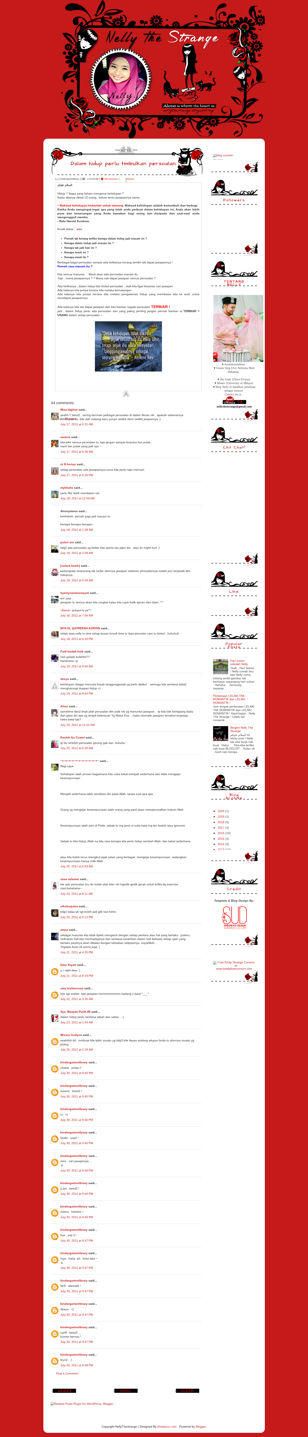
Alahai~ (66, 610)
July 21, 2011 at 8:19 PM (76, 975)
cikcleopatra (69, 906)
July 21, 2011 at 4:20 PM (76, 952)
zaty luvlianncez (71, 988)
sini (79, 229)
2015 (221, 838)
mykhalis (66, 487)
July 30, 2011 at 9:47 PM (76, 1240)
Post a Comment (67, 1373)
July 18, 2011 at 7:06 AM (76, 615)
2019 (221, 816)
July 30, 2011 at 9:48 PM (76, 1365)
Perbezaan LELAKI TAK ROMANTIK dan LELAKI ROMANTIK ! (229, 699)
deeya (64, 679)
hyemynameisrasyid (74, 593)
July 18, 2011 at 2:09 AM (76, 553)
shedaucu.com (167, 1426)
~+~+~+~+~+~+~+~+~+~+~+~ (79, 761)
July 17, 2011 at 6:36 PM (76, 475)
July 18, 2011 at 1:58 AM (76, 529)
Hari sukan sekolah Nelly (239, 662)
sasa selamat (69, 879)
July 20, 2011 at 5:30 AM (76, 748)
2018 (221, 822)
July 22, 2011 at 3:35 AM (76, 999)
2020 (221, 811)
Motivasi (130, 179)
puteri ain (67, 542)
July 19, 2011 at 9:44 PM (76, 693)
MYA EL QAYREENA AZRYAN (80, 628)
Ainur (64, 706)
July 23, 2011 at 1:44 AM (76, 1022)
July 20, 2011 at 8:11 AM (76, 893)
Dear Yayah (68, 965)
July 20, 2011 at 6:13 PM (76, 917)
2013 (221, 849)
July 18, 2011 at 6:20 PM (76, 639)
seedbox (215, 159)
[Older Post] (188, 1393)
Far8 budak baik (71, 651)
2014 (221, 844)
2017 (221, 827)
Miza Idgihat (69, 409)
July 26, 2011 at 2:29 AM (76, 1049)
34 (111, 179)
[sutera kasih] (70, 565)
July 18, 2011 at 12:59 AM (77, 498)
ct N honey (68, 464)
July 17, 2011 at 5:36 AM (76, 451)
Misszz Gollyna (71, 1035)
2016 (221, 833)
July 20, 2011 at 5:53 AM (76, 866)
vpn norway (220, 159)
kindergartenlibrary (74, 1062)
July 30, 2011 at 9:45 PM (76, 1073)
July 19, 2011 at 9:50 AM (76, 666)
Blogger (201, 1426)
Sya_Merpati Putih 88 (75, 1011)
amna (64, 929)
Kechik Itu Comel (72, 737)
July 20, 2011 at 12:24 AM (77, 725)
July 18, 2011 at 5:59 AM (76, 580)
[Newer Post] (64, 1393)
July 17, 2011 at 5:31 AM (76, 424)
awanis (65, 437)
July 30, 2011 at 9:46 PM (76, 1170)
